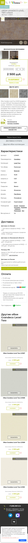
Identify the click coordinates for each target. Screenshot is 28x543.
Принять (22, 540)
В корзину (13, 80)
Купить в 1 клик (14, 82)
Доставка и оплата (14, 141)
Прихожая (17, 211)
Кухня (16, 206)
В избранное (24, 79)
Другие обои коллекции (14, 144)
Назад (6, 7)
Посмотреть (14, 348)
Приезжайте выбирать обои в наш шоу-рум (13, 128)
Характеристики (14, 137)
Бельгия (16, 171)
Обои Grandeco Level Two (14, 353)
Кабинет (17, 209)
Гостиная (17, 207)
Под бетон (17, 194)
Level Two (17, 65)
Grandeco (13, 63)
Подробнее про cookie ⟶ (10, 537)
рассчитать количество (8, 69)
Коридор (24, 207)
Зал (23, 211)
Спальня (22, 206)
